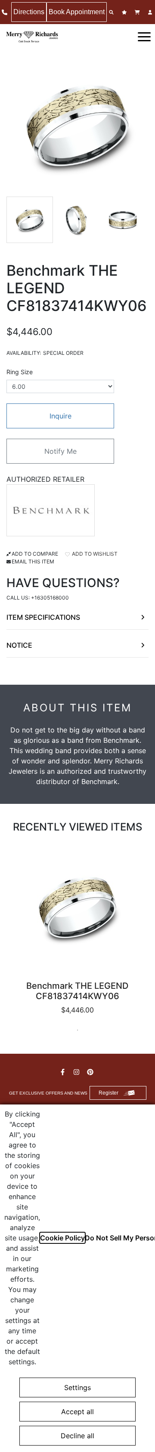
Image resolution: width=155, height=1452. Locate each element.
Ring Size (19, 371)
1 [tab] (77, 1030)
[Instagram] (77, 1072)
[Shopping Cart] (138, 12)
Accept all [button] (77, 1411)
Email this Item (33, 561)
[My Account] (151, 12)
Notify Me (60, 451)
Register (108, 1093)
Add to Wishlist (94, 554)
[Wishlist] (125, 12)
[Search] (112, 12)
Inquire (60, 416)
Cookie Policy (62, 1238)
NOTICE (19, 645)
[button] (144, 36)
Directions (28, 11)
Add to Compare (35, 554)
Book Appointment (77, 11)
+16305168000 (50, 597)
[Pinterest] (91, 1072)
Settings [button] (77, 1387)
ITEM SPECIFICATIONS (43, 617)
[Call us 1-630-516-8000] (5, 12)
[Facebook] (63, 1072)
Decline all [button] (77, 1435)
